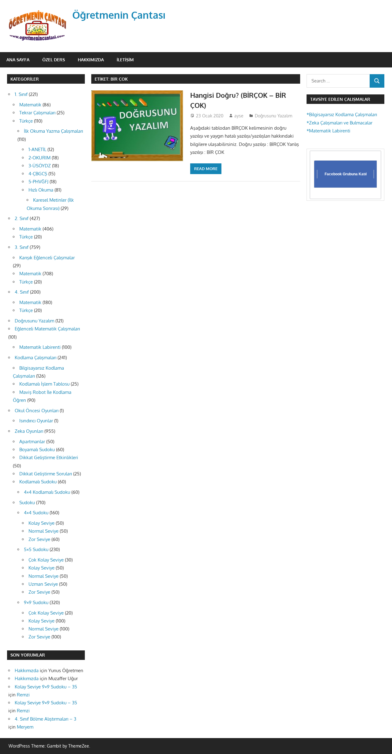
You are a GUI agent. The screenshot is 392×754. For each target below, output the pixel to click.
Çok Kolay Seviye (46, 560)
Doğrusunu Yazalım (273, 115)
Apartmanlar (32, 441)
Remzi (23, 695)
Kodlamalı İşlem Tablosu (44, 384)
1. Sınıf (21, 94)
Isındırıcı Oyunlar (36, 421)
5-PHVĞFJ (38, 182)
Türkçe (26, 121)
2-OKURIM (39, 158)
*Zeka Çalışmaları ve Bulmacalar (339, 123)
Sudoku (27, 502)
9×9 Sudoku (36, 602)
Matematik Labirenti (40, 347)
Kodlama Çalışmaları (35, 357)
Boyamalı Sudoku (37, 449)
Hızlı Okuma (40, 190)
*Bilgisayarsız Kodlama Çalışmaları (342, 114)
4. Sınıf (22, 292)
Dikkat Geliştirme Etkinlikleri (48, 457)
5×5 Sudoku (36, 549)
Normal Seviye (43, 531)
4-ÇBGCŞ (37, 174)
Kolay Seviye (41, 523)
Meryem (25, 727)
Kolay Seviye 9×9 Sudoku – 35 (46, 687)
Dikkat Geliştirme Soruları (45, 474)
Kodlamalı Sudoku (38, 482)
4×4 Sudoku (36, 513)
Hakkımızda (91, 59)
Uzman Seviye (43, 584)
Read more (205, 168)
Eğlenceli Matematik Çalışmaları (47, 329)
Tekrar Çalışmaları (37, 113)
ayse (238, 115)
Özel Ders (53, 59)
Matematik (30, 105)
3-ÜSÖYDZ (39, 166)
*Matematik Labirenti (328, 131)
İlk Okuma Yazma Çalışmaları (53, 131)
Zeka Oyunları (29, 431)
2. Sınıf (21, 218)
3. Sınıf (21, 247)
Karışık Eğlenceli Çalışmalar (47, 258)
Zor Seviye (39, 539)
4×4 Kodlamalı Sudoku (47, 492)
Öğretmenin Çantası (119, 15)
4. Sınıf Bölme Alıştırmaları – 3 (45, 719)
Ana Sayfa (17, 59)
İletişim (125, 59)
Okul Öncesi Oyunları (36, 410)
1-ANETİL (37, 149)
